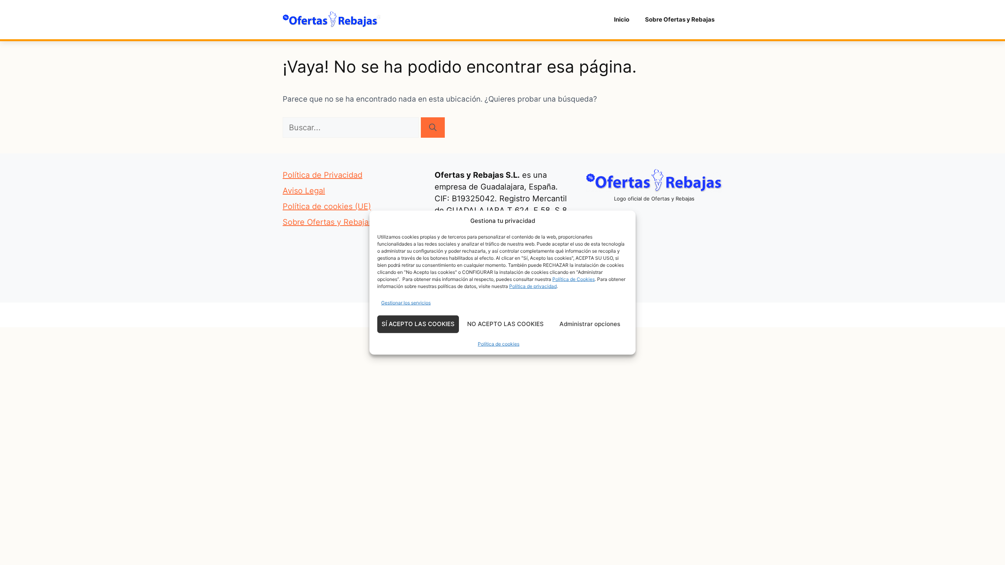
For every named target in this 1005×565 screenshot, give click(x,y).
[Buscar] (433, 127)
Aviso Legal (304, 190)
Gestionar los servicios (406, 302)
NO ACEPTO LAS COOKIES (505, 324)
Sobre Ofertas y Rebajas (679, 19)
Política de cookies (498, 343)
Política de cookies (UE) (327, 206)
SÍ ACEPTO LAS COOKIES (418, 324)
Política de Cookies (573, 279)
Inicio (621, 19)
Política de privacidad (533, 286)
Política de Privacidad (322, 175)
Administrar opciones (589, 324)
